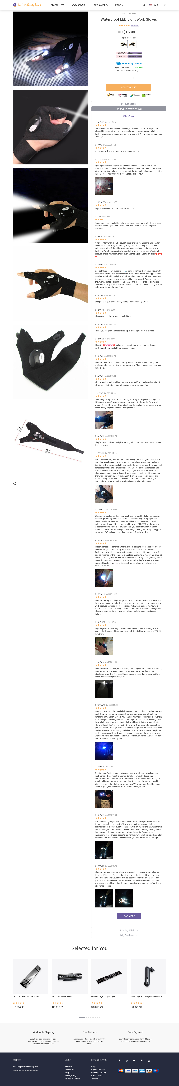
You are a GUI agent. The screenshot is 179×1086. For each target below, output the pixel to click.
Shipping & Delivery (98, 1073)
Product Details (128, 103)
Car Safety (133, 13)
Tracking (94, 1079)
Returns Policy (96, 1076)
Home (123, 13)
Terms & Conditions (72, 1079)
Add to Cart (129, 87)
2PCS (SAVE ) (122, 53)
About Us (68, 1066)
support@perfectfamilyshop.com (25, 1066)
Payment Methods (98, 1070)
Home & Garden (100, 5)
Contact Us (69, 1070)
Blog (67, 1073)
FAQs (93, 1066)
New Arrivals (78, 5)
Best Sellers (57, 5)
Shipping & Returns (128, 930)
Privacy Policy (70, 1076)
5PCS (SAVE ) (122, 56)
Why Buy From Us (128, 935)
